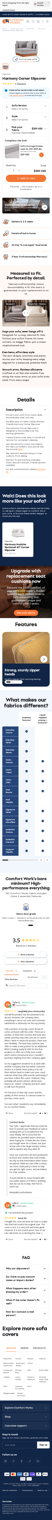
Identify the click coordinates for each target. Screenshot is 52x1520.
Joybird (6, 1377)
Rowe (30, 1363)
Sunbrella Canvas (10, 831)
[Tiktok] (30, 1461)
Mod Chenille (9, 801)
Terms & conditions (9, 1490)
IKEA (5, 1386)
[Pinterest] (13, 1461)
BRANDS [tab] (11, 1348)
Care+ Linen (9, 781)
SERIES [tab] (24, 1348)
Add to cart (27, 178)
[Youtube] (38, 1461)
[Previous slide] (8, 659)
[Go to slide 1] (5, 67)
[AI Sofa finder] (28, 21)
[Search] (33, 21)
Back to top (42, 1490)
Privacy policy (27, 1490)
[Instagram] (5, 1461)
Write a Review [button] (27, 954)
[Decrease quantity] (8, 170)
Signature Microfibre (10, 821)
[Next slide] (43, 659)
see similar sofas (16, 95)
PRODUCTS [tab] (39, 1348)
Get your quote (26, 612)
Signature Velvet (10, 811)
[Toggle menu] (47, 21)
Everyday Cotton (10, 731)
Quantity (11, 165)
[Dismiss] (49, 2)
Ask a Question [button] (27, 961)
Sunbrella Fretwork (10, 841)
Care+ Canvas (9, 761)
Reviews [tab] (9, 970)
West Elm (7, 1359)
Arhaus (30, 1359)
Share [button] (10, 1113)
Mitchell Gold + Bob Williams (43, 1379)
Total (43, 166)
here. (20, 449)
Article (18, 1359)
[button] (26, 107)
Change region (8, 10)
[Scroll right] (47, 860)
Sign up (43, 1445)
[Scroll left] (41, 860)
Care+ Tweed (9, 771)
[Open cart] (38, 21)
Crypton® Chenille (10, 851)
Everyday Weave (10, 751)
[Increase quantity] (19, 170)
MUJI (29, 1386)
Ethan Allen (43, 1370)
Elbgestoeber (9, 1393)
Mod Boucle (9, 791)
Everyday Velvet (10, 741)
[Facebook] (21, 1461)
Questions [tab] (27, 970)
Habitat (42, 1359)
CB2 (29, 1370)
